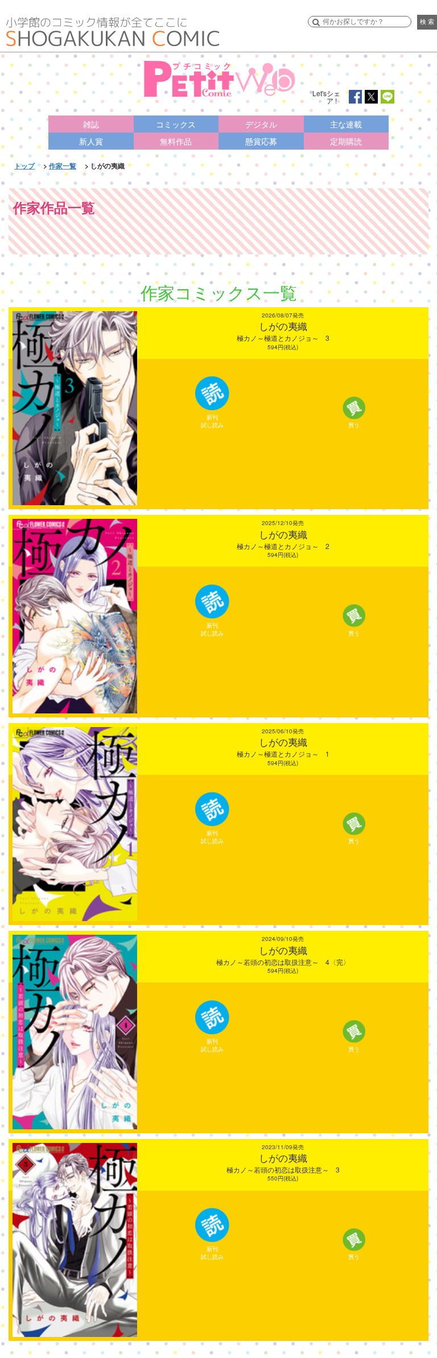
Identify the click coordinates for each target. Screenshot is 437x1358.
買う (354, 425)
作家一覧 (62, 165)
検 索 (427, 21)
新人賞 (91, 141)
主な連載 (346, 124)
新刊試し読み (212, 421)
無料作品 (176, 141)
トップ (24, 165)
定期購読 (346, 141)
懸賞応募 (261, 141)
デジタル (261, 124)
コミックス (176, 124)
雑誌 (91, 124)
